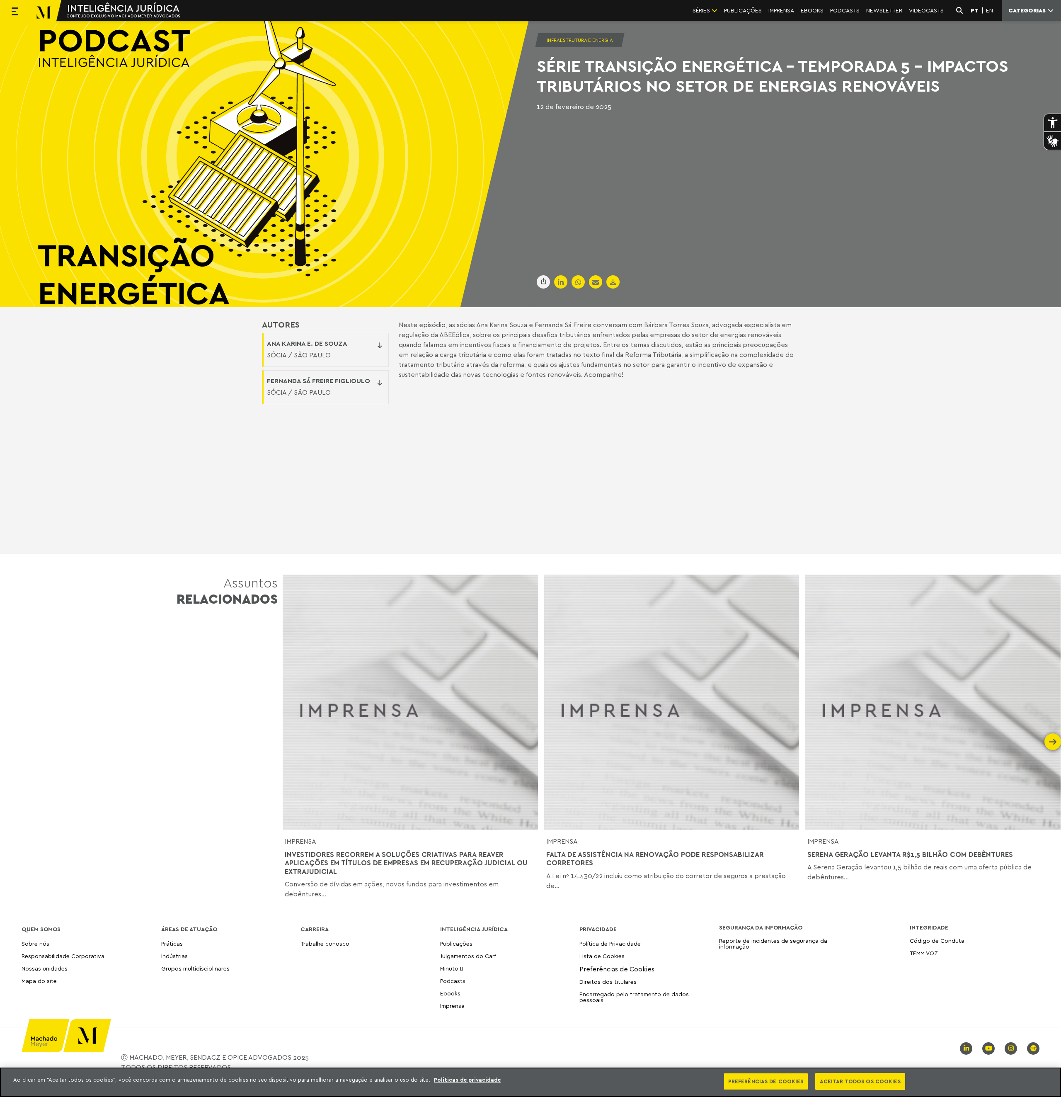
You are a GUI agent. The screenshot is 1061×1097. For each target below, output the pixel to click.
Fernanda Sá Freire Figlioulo (318, 380)
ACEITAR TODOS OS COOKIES (860, 1081)
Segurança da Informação (760, 927)
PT (975, 10)
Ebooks (450, 993)
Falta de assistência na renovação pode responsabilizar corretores (655, 858)
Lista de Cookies (602, 955)
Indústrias (174, 955)
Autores (281, 325)
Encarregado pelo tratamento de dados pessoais (634, 996)
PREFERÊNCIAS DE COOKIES (766, 1081)
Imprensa (300, 841)
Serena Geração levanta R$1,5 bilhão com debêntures (910, 854)
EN (989, 10)
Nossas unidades (45, 968)
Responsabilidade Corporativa (63, 955)
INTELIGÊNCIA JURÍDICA (123, 8)
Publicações (456, 944)
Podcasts (452, 980)
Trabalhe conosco (324, 944)
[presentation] (291, 741)
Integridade (929, 927)
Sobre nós (35, 944)
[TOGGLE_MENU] (15, 12)
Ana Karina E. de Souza (307, 343)
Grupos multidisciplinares (195, 968)
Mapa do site (39, 981)
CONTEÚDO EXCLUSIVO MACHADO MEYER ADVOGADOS (123, 15)
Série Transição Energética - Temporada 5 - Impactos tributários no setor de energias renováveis (772, 75)
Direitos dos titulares (608, 981)
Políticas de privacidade (467, 1079)
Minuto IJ (451, 968)
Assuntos (227, 591)
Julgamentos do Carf (468, 955)
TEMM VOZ (924, 952)
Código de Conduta (937, 941)
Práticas (172, 944)
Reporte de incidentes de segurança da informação (773, 944)
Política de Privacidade (610, 944)
